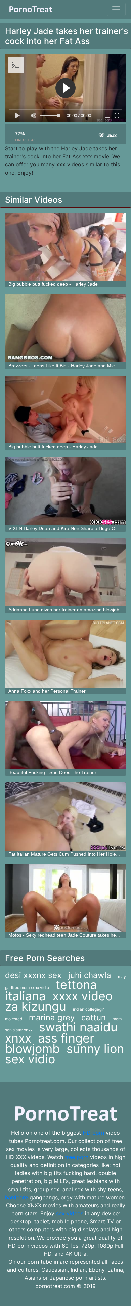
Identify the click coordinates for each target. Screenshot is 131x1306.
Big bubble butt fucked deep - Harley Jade (53, 284)
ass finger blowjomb (49, 1043)
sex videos (69, 1213)
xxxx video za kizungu (59, 1001)
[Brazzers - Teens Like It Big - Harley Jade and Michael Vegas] (65, 328)
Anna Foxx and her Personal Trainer (47, 691)
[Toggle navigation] (116, 9)
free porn (76, 1157)
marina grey (52, 1017)
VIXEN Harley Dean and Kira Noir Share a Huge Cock (65, 528)
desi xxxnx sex (33, 975)
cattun (93, 1017)
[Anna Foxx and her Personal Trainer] (65, 654)
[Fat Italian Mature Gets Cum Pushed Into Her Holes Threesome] (65, 816)
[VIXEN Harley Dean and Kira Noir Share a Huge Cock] (65, 491)
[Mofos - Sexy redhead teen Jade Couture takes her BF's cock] (65, 898)
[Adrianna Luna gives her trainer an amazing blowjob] (65, 572)
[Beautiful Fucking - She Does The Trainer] (65, 735)
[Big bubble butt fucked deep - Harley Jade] (65, 247)
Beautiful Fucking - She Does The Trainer (52, 772)
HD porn (93, 1132)
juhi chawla (89, 975)
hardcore (16, 1197)
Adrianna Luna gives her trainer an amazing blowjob (63, 609)
